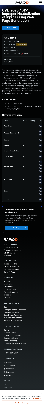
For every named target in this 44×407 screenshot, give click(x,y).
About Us (7, 281)
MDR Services (9, 253)
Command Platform (11, 247)
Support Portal (10, 333)
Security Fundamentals (13, 320)
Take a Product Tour (12, 266)
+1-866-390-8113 (11, 353)
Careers (7, 297)
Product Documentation (13, 335)
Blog (5, 307)
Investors (7, 295)
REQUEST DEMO (10, 28)
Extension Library (11, 338)
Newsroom (8, 287)
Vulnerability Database (13, 318)
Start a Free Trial (10, 264)
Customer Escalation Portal (15, 343)
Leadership (8, 284)
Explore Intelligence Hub (16, 228)
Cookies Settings (22, 403)
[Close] (41, 393)
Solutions (7, 255)
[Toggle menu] (40, 2)
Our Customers (10, 289)
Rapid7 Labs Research (13, 315)
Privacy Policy (8, 387)
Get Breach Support (12, 269)
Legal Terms (8, 384)
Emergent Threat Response (15, 310)
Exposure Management (13, 250)
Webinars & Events (11, 312)
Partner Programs (11, 292)
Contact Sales (9, 272)
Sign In (6, 330)
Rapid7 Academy (10, 341)
